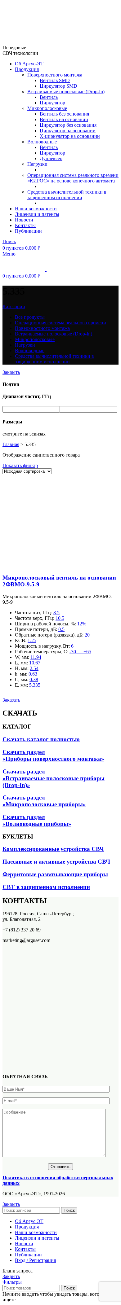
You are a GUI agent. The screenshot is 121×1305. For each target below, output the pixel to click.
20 (87, 634)
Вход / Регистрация (35, 1260)
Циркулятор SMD (58, 86)
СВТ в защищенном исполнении (46, 887)
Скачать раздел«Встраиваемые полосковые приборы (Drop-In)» (53, 778)
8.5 (56, 612)
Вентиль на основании (64, 119)
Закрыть (11, 372)
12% (81, 623)
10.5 (60, 618)
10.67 (34, 662)
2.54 (34, 668)
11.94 (35, 657)
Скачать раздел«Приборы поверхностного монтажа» (53, 755)
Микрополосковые (47, 108)
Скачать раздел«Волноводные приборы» (36, 820)
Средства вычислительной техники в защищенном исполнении (66, 194)
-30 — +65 (80, 651)
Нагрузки (37, 164)
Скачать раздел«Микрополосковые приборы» (44, 801)
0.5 (61, 629)
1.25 (32, 640)
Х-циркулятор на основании (70, 136)
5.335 (34, 685)
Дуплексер (51, 158)
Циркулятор (52, 102)
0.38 (33, 679)
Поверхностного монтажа (54, 74)
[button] (11, 700)
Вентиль (49, 97)
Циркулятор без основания (68, 125)
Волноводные (42, 141)
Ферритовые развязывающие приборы (55, 874)
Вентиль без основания (64, 113)
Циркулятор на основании (68, 130)
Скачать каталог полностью (41, 739)
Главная (10, 444)
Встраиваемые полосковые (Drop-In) (66, 91)
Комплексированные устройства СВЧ (53, 849)
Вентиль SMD (55, 80)
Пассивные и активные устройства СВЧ (56, 861)
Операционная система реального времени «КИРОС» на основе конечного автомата (73, 178)
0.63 (33, 674)
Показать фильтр (20, 465)
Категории (13, 306)
